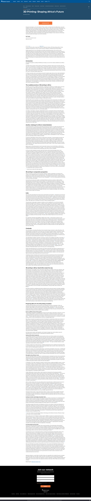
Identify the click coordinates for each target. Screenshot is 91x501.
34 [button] (54, 245)
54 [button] (59, 377)
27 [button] (57, 219)
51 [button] (49, 360)
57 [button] (29, 386)
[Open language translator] (49, 1)
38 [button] (31, 260)
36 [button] (48, 252)
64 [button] (64, 441)
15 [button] (63, 159)
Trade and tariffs (25, 7)
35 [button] (43, 250)
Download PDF (45, 23)
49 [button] (43, 346)
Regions (34, 1)
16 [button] (58, 164)
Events (18, 1)
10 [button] (50, 133)
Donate (46, 1)
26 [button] (49, 217)
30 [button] (64, 237)
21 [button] (54, 194)
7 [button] (39, 107)
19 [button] (32, 176)
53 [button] (59, 373)
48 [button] (43, 342)
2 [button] (28, 67)
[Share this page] (88, 8)
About (42, 1)
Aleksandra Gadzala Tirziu (35, 461)
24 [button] (44, 213)
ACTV (22, 1)
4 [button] (62, 89)
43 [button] (31, 296)
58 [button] (41, 388)
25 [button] (28, 215)
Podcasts (26, 1)
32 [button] (54, 240)
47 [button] (49, 341)
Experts (38, 1)
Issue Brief (24, 9)
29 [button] (44, 235)
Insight (14, 1)
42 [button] (28, 286)
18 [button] (45, 174)
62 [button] (52, 429)
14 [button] (63, 154)
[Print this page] (88, 6)
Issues (30, 1)
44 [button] (32, 298)
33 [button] (57, 244)
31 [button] (31, 239)
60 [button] (26, 412)
